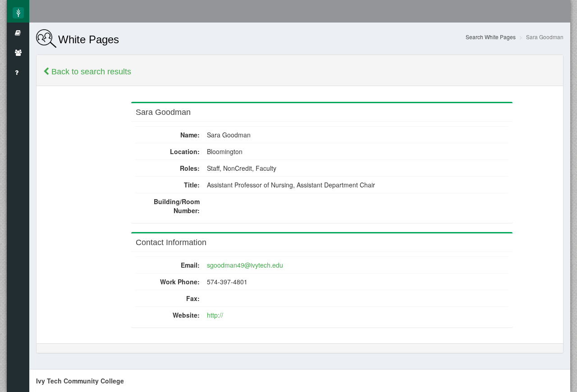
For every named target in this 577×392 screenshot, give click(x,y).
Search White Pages (491, 37)
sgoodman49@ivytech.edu (245, 264)
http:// (215, 314)
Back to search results (90, 71)
